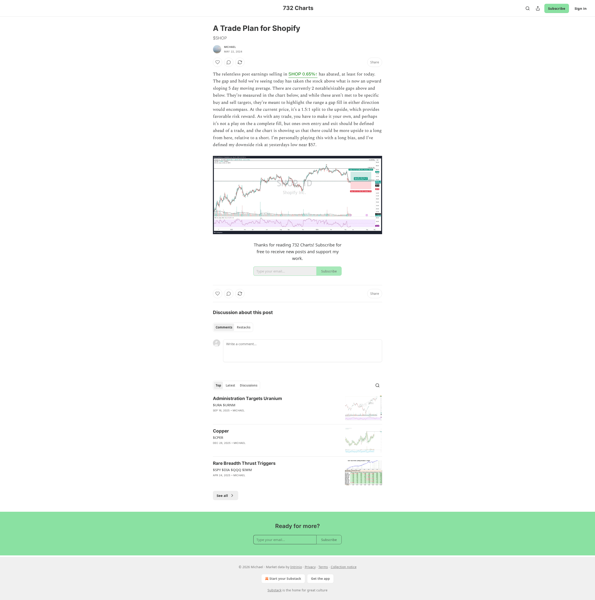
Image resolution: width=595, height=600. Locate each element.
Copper (221, 431)
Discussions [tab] (248, 385)
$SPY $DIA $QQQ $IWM (232, 469)
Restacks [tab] (243, 327)
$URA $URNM (224, 405)
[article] (297, 408)
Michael (230, 47)
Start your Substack (285, 578)
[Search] (527, 8)
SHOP (302, 74)
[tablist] (233, 327)
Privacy (310, 567)
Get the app (320, 578)
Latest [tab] (230, 385)
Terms (323, 567)
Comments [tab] (224, 327)
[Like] (217, 62)
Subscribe (556, 8)
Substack (274, 590)
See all (222, 495)
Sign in (581, 8)
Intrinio (296, 567)
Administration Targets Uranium (247, 398)
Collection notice (344, 567)
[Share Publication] (537, 8)
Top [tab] (218, 385)
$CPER (218, 437)
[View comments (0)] (228, 62)
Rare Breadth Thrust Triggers (244, 463)
